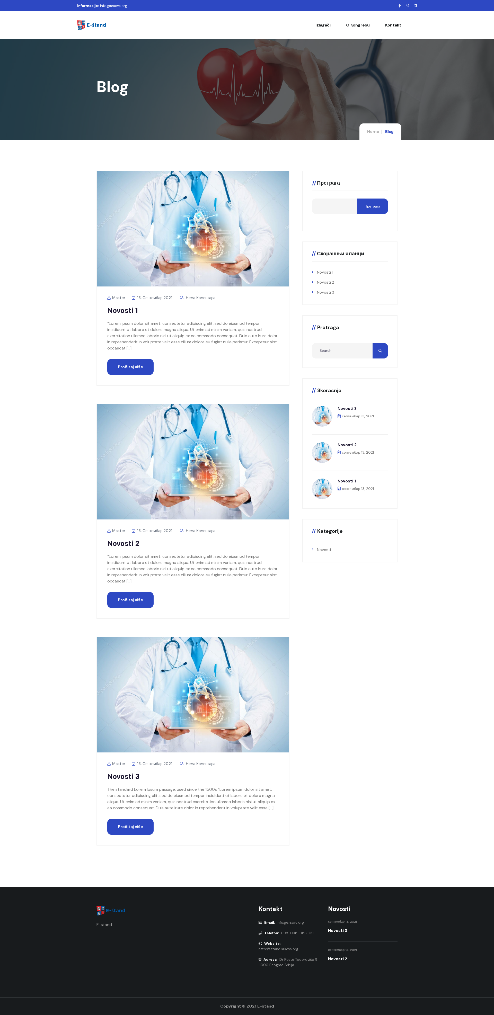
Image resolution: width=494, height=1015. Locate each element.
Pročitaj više (130, 367)
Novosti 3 (123, 776)
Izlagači (323, 25)
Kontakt (393, 25)
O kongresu (358, 25)
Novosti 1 (122, 310)
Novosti (324, 549)
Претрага (328, 183)
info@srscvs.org (113, 5)
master (118, 297)
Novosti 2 (123, 543)
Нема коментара (200, 297)
